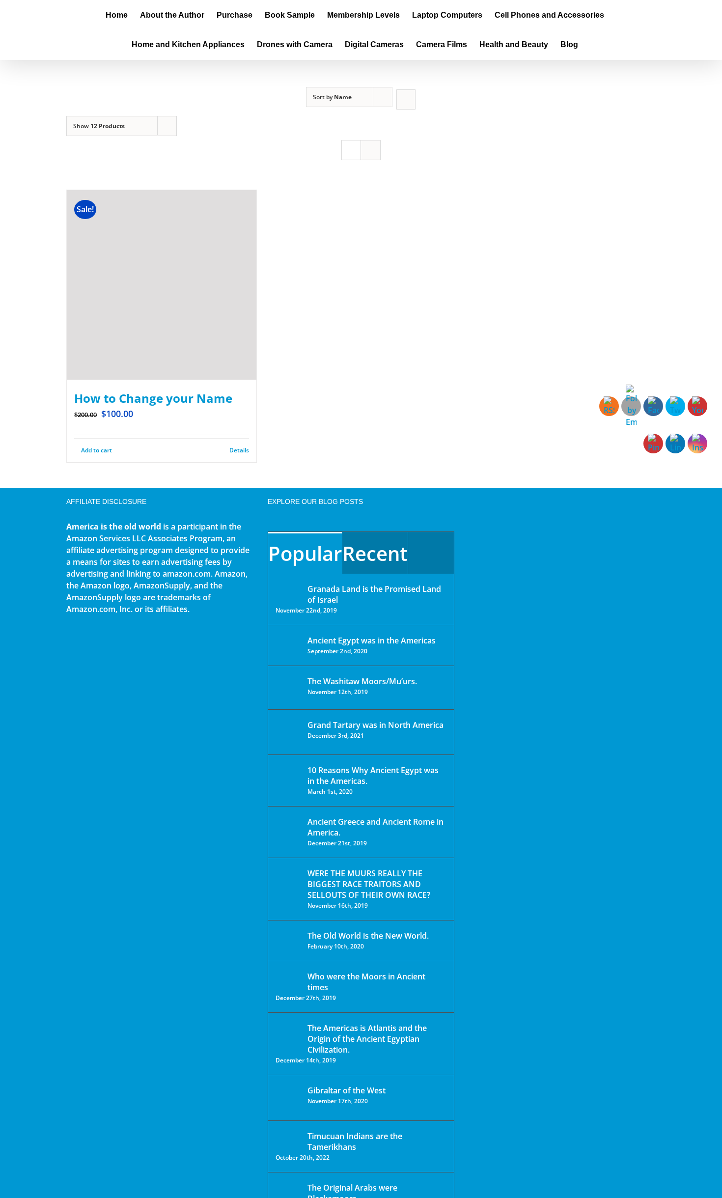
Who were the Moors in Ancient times (366, 982)
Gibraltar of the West (346, 1090)
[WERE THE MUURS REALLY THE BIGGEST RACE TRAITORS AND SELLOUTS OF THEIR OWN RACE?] (288, 887)
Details (239, 450)
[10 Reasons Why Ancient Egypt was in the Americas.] (288, 780)
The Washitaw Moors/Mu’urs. (362, 681)
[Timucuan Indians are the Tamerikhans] (288, 1139)
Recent (375, 553)
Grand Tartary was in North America (375, 725)
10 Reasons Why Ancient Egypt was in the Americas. (373, 775)
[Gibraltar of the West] (288, 1098)
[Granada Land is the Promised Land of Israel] (288, 590)
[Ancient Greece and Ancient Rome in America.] (288, 829)
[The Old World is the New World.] (288, 939)
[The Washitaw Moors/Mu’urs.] (288, 687)
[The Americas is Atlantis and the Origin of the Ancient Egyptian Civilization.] (288, 1035)
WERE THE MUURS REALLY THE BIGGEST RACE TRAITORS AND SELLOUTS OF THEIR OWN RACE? (368, 884)
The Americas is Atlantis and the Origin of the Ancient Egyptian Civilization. (367, 1039)
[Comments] (431, 553)
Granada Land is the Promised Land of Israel (374, 594)
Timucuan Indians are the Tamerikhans (354, 1141)
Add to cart (96, 450)
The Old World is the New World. (368, 935)
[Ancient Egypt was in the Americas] (288, 642)
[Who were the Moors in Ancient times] (288, 977)
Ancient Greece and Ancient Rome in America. (375, 827)
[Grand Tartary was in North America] (288, 732)
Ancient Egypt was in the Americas (371, 640)
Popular (305, 553)
